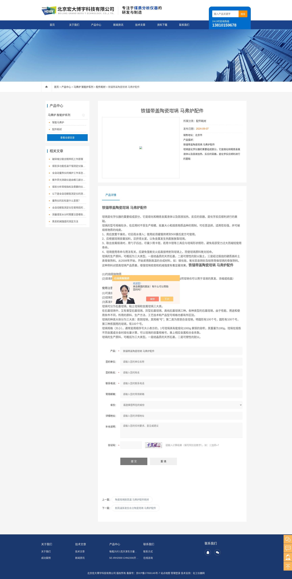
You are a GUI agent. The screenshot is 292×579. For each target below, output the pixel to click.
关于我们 (74, 24)
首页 (52, 24)
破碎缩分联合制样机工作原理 (67, 159)
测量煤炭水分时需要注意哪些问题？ (69, 214)
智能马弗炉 (58, 122)
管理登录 (175, 573)
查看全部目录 (67, 137)
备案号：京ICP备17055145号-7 (143, 573)
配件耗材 (100, 87)
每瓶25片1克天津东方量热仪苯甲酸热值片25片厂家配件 (124, 551)
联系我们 (184, 24)
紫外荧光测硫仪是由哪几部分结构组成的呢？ (69, 179)
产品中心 (96, 24)
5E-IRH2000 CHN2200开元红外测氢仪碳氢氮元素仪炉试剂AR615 (124, 558)
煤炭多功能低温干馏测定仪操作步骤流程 (69, 166)
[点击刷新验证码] (153, 445)
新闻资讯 (118, 24)
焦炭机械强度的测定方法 (65, 221)
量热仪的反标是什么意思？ (66, 200)
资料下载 (162, 24)
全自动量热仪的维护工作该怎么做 (69, 173)
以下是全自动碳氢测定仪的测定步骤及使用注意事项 (69, 193)
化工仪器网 (199, 573)
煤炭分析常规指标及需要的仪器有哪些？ (69, 186)
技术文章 (140, 24)
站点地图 (165, 573)
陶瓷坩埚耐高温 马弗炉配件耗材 (132, 499)
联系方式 (148, 551)
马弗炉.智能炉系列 (83, 87)
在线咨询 (148, 558)
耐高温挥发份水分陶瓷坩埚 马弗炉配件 (135, 508)
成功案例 (46, 558)
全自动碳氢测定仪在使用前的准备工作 (69, 207)
